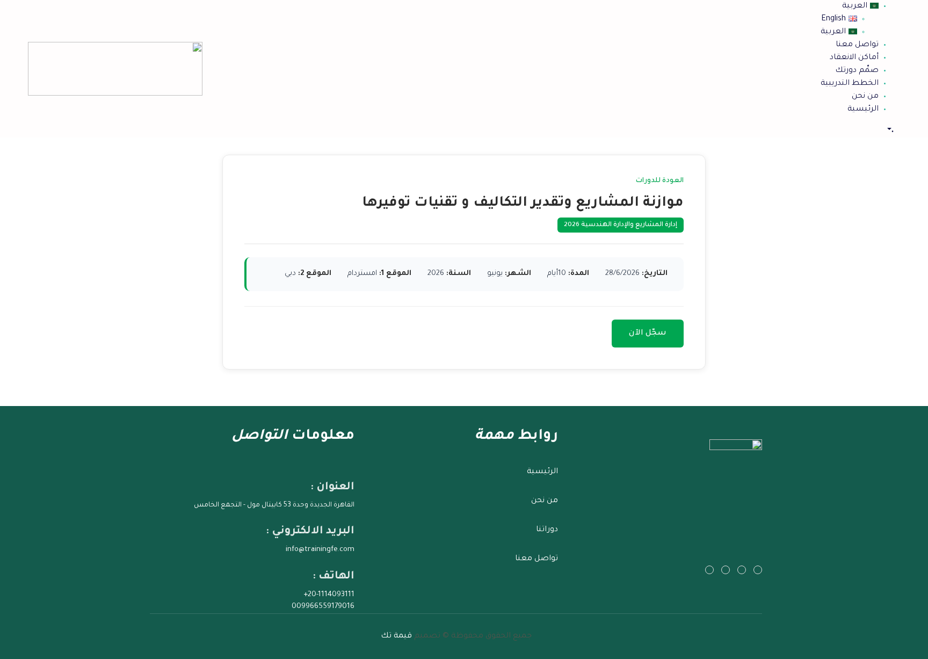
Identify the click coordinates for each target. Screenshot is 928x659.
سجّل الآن (647, 333)
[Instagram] (725, 570)
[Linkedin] (709, 570)
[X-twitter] (757, 570)
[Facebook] (741, 570)
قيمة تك (396, 636)
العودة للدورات (660, 181)
